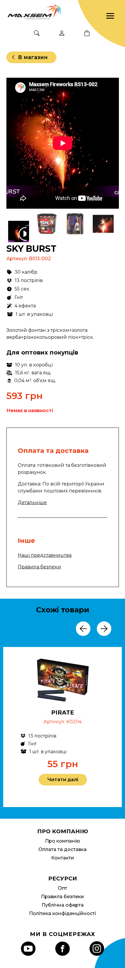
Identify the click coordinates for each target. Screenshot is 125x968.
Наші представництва (45, 555)
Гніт (19, 297)
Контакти (62, 858)
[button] (110, 16)
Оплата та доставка (62, 849)
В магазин (33, 57)
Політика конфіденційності (62, 913)
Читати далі (62, 779)
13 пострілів (29, 280)
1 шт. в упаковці (34, 314)
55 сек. (22, 289)
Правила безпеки (39, 567)
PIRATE (62, 712)
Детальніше (32, 502)
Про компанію (62, 841)
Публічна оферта (63, 905)
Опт (62, 888)
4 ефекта (25, 306)
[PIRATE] (62, 681)
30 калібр (26, 272)
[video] (19, 234)
